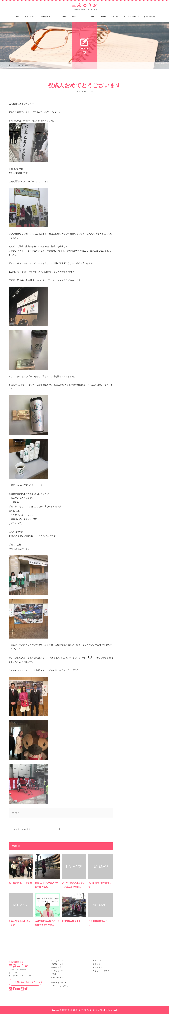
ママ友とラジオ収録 (22, 829)
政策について (30, 16)
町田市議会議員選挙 (71, 921)
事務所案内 (45, 16)
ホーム (17, 16)
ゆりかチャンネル (102, 971)
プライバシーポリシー (61, 986)
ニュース (92, 16)
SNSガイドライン (131, 16)
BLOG (103, 16)
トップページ (57, 961)
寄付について (77, 16)
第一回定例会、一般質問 (20, 882)
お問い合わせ (149, 16)
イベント (115, 16)
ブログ (90, 91)
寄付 (54, 974)
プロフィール (61, 16)
